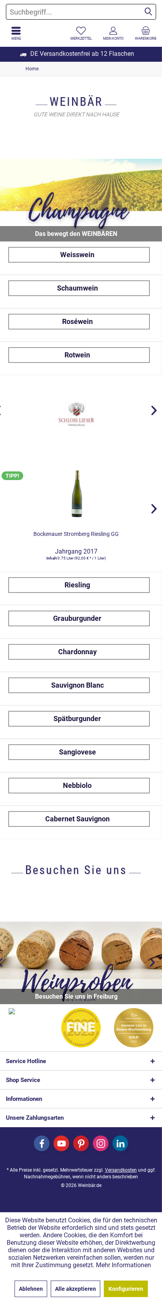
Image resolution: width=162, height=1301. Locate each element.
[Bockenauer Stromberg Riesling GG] (76, 493)
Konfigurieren (126, 1289)
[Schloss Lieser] (76, 414)
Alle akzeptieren (75, 1289)
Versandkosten (121, 1170)
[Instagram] (101, 1143)
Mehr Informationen (123, 1265)
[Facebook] (42, 1143)
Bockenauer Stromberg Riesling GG (76, 534)
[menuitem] (146, 33)
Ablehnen (31, 1289)
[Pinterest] (81, 1143)
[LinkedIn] (120, 1143)
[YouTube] (61, 1143)
